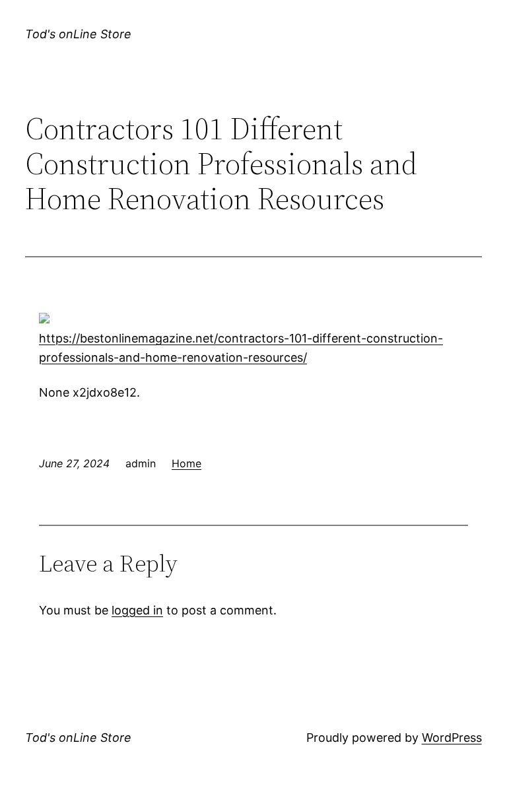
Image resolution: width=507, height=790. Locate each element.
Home (186, 463)
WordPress (452, 737)
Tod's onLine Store (78, 34)
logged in (137, 610)
